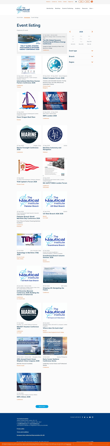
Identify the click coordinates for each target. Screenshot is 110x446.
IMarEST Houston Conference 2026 (28, 327)
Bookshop (57, 8)
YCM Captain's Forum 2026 (27, 182)
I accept (90, 443)
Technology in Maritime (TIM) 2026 (28, 253)
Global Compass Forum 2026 (53, 78)
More (91, 8)
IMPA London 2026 (50, 116)
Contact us (54, 1)
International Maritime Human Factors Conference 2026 (28, 82)
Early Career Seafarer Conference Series (51, 360)
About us (48, 1)
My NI (87, 1)
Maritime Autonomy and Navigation (52, 148)
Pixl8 (92, 441)
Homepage (27, 17)
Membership (50, 8)
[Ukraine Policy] (76, 2)
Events (60, 1)
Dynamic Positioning (67, 8)
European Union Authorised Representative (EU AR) (31, 435)
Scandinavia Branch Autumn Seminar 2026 (53, 256)
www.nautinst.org (34, 423)
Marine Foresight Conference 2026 (27, 148)
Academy (77, 8)
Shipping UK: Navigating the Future (53, 289)
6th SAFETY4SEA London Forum (55, 183)
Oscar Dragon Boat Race (26, 117)
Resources (85, 8)
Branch (71, 56)
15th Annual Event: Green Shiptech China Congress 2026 (28, 360)
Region (71, 62)
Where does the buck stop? (53, 328)
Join (81, 1)
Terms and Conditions (23, 432)
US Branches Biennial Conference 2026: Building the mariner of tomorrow (28, 292)
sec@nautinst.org (22, 423)
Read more (68, 444)
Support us (70, 1)
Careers (65, 1)
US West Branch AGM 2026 (53, 214)
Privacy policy (20, 428)
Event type (73, 51)
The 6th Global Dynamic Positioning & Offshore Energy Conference (54, 42)
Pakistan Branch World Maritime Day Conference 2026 (28, 217)
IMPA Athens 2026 (23, 397)
